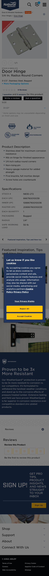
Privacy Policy (21, 292)
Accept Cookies (24, 316)
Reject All (24, 309)
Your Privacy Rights (24, 301)
